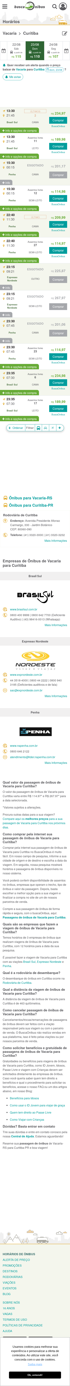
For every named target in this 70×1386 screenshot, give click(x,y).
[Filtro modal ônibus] (38, 427)
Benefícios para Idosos (24, 1098)
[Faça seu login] (63, 6)
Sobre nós (11, 1302)
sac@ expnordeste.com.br (26, 690)
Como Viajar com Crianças (27, 1119)
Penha (7, 966)
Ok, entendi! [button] (35, 1375)
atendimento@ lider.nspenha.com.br (32, 757)
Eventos (10, 1288)
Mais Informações (56, 541)
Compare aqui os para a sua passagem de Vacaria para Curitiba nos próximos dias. (34, 823)
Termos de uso (15, 1319)
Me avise (15, 77)
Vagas (7, 1314)
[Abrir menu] (5, 6)
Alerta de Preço (16, 1260)
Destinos (10, 1271)
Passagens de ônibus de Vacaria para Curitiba (34, 917)
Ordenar (17, 428)
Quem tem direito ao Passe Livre (30, 1112)
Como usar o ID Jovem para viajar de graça (37, 1105)
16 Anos (9, 1308)
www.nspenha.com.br (24, 746)
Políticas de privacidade (23, 1325)
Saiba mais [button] (35, 1364)
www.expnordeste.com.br (26, 675)
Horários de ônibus (19, 1254)
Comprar (58, 120)
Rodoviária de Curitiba (17, 983)
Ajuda (7, 1331)
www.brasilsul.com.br (23, 609)
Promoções (12, 1265)
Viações (9, 1282)
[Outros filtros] (60, 427)
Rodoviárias (13, 1277)
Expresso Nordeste (49, 962)
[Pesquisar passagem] (54, 6)
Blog (6, 1294)
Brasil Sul (29, 962)
